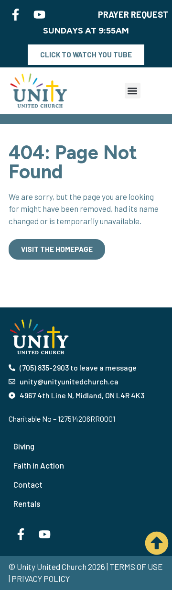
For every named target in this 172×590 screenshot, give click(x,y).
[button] (132, 90)
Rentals (26, 503)
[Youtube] (39, 14)
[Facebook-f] (15, 14)
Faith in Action (38, 465)
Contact (28, 484)
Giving (23, 446)
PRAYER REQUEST (133, 14)
